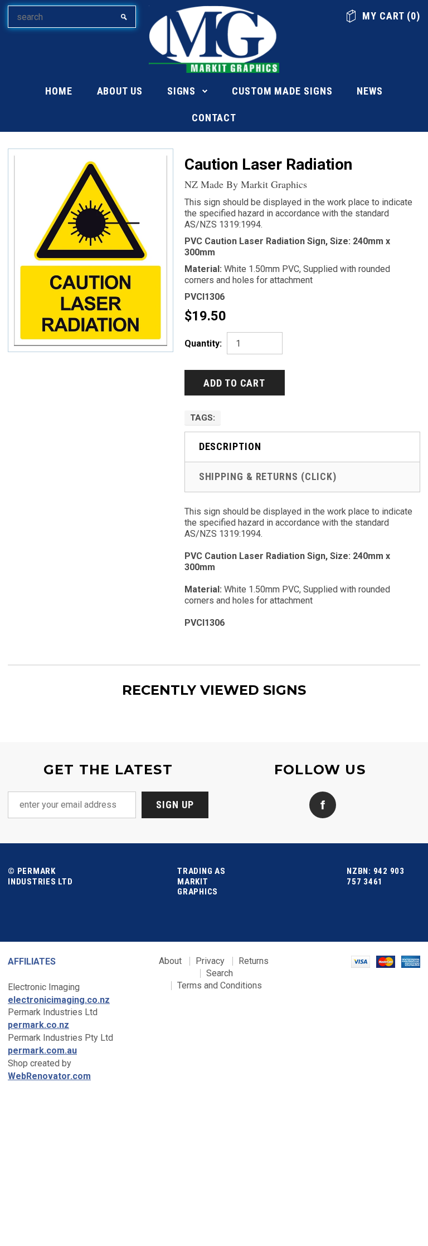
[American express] (410, 961)
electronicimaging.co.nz (59, 1000)
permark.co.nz (38, 1025)
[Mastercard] (385, 961)
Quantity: (203, 343)
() (391, 16)
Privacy (210, 961)
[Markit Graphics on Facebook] (320, 804)
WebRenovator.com (49, 1076)
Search (219, 973)
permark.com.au (42, 1050)
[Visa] (360, 961)
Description (230, 446)
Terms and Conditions (219, 985)
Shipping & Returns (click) (268, 476)
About (170, 961)
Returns (254, 961)
